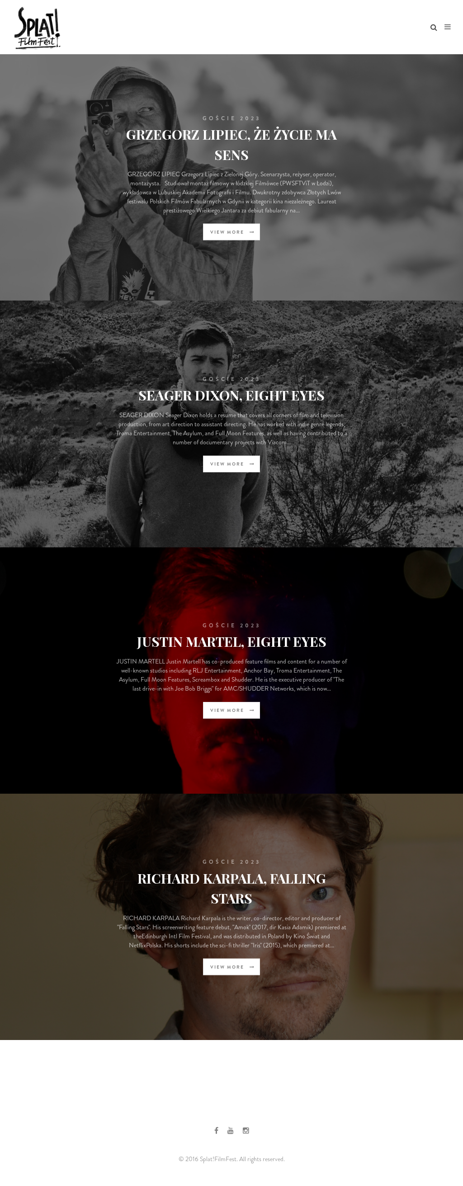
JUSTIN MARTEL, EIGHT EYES (231, 641)
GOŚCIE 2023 (232, 118)
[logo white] (37, 27)
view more (228, 232)
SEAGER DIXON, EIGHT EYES (231, 395)
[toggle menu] (447, 27)
